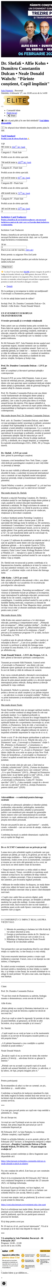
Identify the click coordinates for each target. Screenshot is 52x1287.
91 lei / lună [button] (24, 178)
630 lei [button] (10, 162)
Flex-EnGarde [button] (30, 254)
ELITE (27, 272)
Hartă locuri (12, 113)
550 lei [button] (10, 178)
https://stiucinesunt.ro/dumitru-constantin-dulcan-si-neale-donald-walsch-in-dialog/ (23, 1162)
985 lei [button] (4, 147)
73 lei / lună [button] (24, 193)
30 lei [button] (3, 244)
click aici (29, 250)
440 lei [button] (10, 193)
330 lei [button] (10, 209)
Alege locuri (7, 267)
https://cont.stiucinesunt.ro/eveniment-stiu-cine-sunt (23, 1204)
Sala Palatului (7, 90)
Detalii (9, 286)
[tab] (26, 137)
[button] (26, 137)
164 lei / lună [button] (18, 147)
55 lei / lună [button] (24, 209)
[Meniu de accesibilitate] (4, 1283)
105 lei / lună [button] (24, 162)
